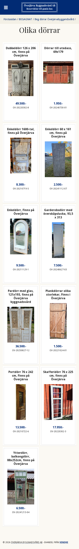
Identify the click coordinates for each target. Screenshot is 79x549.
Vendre (64, 542)
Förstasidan (9, 19)
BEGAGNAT (25, 19)
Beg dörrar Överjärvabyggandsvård (54, 19)
